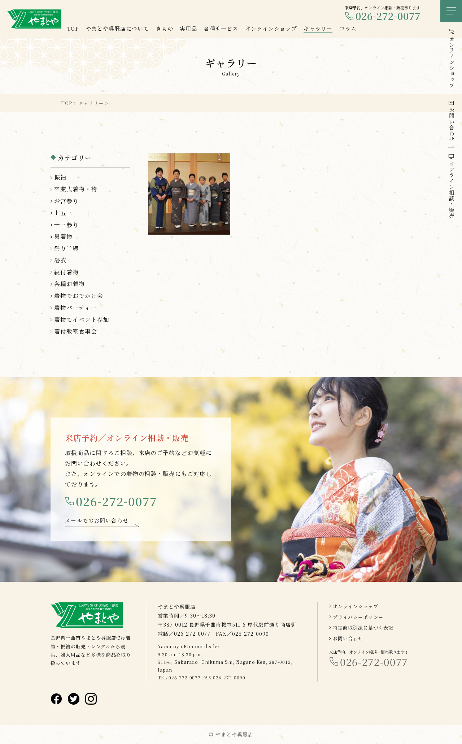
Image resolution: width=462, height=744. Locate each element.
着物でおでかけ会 (78, 295)
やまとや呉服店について (117, 28)
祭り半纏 (66, 248)
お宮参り (66, 201)
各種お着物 (69, 284)
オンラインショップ (355, 606)
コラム (348, 28)
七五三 (63, 213)
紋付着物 (66, 272)
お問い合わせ (348, 638)
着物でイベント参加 (81, 319)
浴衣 (60, 260)
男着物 (63, 236)
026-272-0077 (388, 16)
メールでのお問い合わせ (96, 520)
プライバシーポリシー (358, 617)
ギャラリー (318, 28)
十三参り (66, 225)
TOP (73, 28)
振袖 (60, 177)
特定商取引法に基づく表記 (363, 627)
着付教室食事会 (75, 331)
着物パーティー (75, 307)
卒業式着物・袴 (75, 189)
